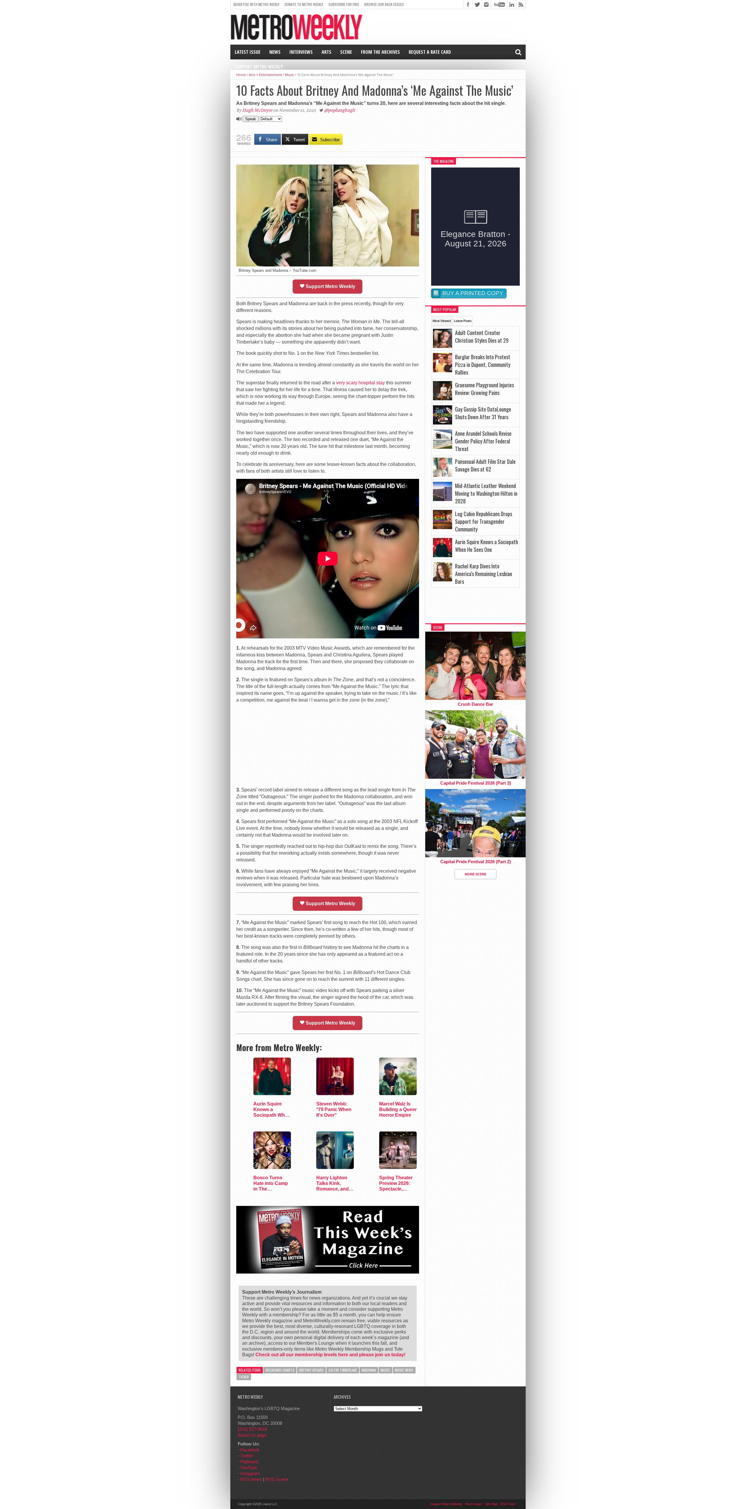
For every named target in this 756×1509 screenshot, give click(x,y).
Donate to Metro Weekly (304, 4)
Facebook (250, 1449)
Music (289, 74)
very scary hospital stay (360, 382)
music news (404, 1370)
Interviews (301, 52)
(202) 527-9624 (252, 1429)
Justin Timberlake (342, 1370)
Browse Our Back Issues (384, 4)
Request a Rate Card (430, 52)
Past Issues (473, 1504)
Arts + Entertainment (265, 74)
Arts (326, 52)
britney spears (311, 1370)
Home (241, 74)
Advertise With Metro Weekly (256, 4)
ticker (244, 1376)
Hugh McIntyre (257, 110)
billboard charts (279, 1370)
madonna (369, 1370)
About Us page (252, 1435)
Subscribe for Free (343, 4)
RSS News (251, 1479)
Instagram (250, 1473)
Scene (346, 52)
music (385, 1370)
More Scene (475, 874)
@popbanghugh (339, 110)
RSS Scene (276, 1479)
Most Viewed (442, 321)
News (275, 52)
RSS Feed (508, 1504)
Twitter (246, 1455)
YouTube (248, 1467)
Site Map (491, 1504)
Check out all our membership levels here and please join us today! (330, 1354)
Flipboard (249, 1461)
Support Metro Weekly (259, 67)
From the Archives (380, 52)
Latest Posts (462, 321)
